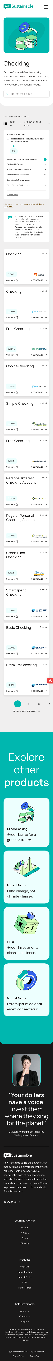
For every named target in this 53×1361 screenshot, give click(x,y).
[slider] (13, 146)
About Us (24, 1311)
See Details (37, 280)
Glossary (24, 1243)
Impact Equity (25, 1277)
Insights (25, 1321)
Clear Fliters (12, 195)
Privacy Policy (18, 1356)
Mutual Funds (24, 1287)
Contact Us (10, 1202)
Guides (24, 1227)
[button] (45, 7)
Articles (25, 1233)
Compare (10, 280)
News (25, 1238)
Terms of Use (35, 1356)
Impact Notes (25, 1272)
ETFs (24, 1282)
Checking (24, 1266)
